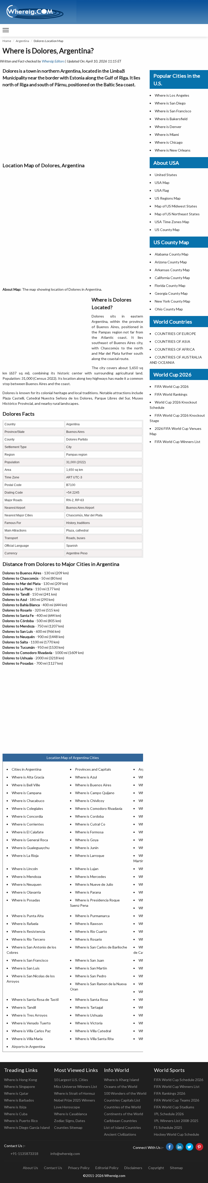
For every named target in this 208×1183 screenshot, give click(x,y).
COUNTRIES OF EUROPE (175, 333)
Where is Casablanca (70, 1114)
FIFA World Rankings (171, 394)
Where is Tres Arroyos (29, 1015)
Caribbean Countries (120, 1120)
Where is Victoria (88, 1023)
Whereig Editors (53, 61)
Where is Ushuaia (89, 1015)
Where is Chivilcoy (89, 800)
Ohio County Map (169, 309)
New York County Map (172, 301)
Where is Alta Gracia (28, 777)
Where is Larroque (89, 855)
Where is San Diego (170, 103)
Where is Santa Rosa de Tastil (35, 999)
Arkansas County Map (172, 270)
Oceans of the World (120, 1086)
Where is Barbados (19, 1100)
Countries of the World (122, 1107)
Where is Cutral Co (90, 824)
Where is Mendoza (26, 876)
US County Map (167, 229)
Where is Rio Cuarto (91, 931)
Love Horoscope (67, 1107)
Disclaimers (133, 1168)
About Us (30, 1168)
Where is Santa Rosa (91, 999)
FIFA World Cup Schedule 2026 (178, 1080)
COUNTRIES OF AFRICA (175, 349)
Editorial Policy (106, 1168)
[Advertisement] (73, 123)
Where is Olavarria (26, 892)
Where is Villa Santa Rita (94, 1039)
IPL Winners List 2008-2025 (176, 1120)
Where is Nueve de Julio (94, 884)
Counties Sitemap (68, 1127)
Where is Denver (168, 126)
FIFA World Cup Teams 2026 (176, 1100)
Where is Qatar (16, 1093)
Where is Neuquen (26, 884)
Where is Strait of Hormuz (74, 1093)
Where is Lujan (86, 869)
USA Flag (162, 190)
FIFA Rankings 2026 (169, 1093)
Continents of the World (123, 1114)
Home (7, 41)
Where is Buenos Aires (93, 785)
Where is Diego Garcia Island (27, 1127)
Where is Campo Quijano (94, 793)
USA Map (162, 182)
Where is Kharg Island (121, 1080)
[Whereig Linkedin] (179, 1147)
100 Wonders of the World (125, 1093)
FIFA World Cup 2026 (171, 386)
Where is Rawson (89, 923)
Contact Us (53, 1168)
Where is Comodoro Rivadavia (98, 808)
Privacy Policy (79, 1168)
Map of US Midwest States (176, 206)
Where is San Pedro (90, 976)
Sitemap (176, 1168)
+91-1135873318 (24, 1153)
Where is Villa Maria (27, 1039)
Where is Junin (86, 848)
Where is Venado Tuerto (31, 1023)
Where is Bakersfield (171, 119)
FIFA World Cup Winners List (177, 441)
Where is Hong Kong (20, 1080)
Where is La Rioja (25, 855)
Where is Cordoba (89, 816)
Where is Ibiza (15, 1107)
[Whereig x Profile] (189, 1147)
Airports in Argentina (28, 1046)
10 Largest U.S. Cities (71, 1080)
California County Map (172, 278)
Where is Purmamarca (92, 916)
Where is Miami (167, 134)
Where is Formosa (89, 832)
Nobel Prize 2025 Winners (74, 1100)
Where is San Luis (26, 968)
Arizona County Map (171, 262)
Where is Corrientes (28, 824)
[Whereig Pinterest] (199, 1147)
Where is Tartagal (89, 1007)
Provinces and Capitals (93, 769)
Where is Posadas (26, 900)
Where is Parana (88, 892)
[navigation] (6, 30)
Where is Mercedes (90, 876)
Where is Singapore (19, 1086)
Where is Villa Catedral (93, 1031)
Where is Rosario (88, 939)
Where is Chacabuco (28, 800)
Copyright (156, 1168)
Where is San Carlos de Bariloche (101, 947)
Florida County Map (170, 285)
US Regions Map (168, 198)
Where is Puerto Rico (21, 1120)
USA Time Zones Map (172, 222)
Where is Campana (26, 793)
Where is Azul (86, 777)
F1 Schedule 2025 (168, 1127)
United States (166, 175)
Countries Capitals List (122, 1100)
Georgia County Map (171, 293)
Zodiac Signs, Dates (69, 1120)
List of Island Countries (122, 1127)
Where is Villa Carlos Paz (31, 1031)
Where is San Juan (89, 960)
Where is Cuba (15, 1114)
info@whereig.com (65, 1153)
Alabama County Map (171, 254)
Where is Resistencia (28, 931)
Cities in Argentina (26, 769)
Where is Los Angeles (172, 95)
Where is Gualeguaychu (30, 848)
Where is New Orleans (172, 150)
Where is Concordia (27, 816)
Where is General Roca (30, 840)
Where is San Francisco (30, 960)
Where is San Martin (91, 968)
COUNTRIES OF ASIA (172, 341)
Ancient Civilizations (120, 1134)
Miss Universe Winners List (75, 1086)
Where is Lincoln (25, 869)
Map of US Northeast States (177, 214)
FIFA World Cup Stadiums (174, 1107)
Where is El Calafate (28, 832)
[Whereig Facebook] (170, 1147)
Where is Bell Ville (26, 785)
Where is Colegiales (27, 808)
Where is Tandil (24, 1007)
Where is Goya (86, 840)
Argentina (22, 41)
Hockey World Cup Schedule (176, 1134)
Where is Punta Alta (28, 916)
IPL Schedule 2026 (169, 1114)
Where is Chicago (169, 142)
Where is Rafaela (25, 923)
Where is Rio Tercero (28, 939)
